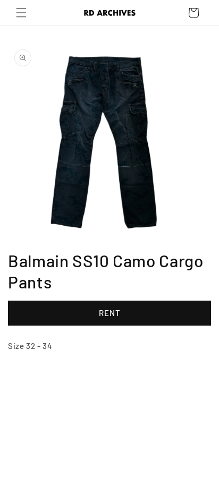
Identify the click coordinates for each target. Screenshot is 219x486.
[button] (21, 12)
